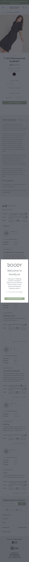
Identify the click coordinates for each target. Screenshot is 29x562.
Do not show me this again (15, 292)
